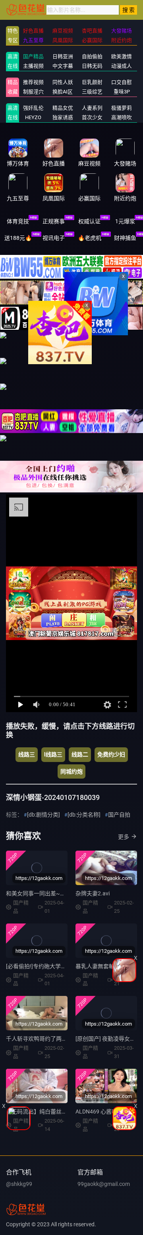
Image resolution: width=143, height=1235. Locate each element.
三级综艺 (92, 92)
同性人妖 (62, 82)
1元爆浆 (125, 221)
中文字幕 (62, 66)
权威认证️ (89, 221)
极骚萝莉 (121, 108)
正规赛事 (54, 221)
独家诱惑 (62, 117)
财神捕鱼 (125, 238)
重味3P (122, 92)
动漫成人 (121, 66)
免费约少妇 (111, 754)
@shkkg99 (19, 1184)
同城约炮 (71, 771)
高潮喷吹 (121, 117)
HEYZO (33, 117)
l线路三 (53, 754)
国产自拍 (119, 814)
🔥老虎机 (89, 238)
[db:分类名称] (84, 814)
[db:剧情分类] (43, 814)
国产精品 (33, 56)
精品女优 (62, 108)
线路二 (80, 754)
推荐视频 (33, 82)
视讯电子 (54, 238)
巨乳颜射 (92, 82)
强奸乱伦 (33, 108)
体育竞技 (18, 221)
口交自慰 (121, 82)
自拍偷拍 (92, 56)
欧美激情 (121, 56)
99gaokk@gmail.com (103, 1184)
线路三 (26, 754)
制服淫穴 (33, 92)
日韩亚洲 (62, 56)
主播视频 (33, 66)
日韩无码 (92, 66)
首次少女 (92, 117)
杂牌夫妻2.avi (92, 893)
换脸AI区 (62, 92)
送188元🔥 (18, 238)
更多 (123, 837)
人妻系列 (92, 108)
